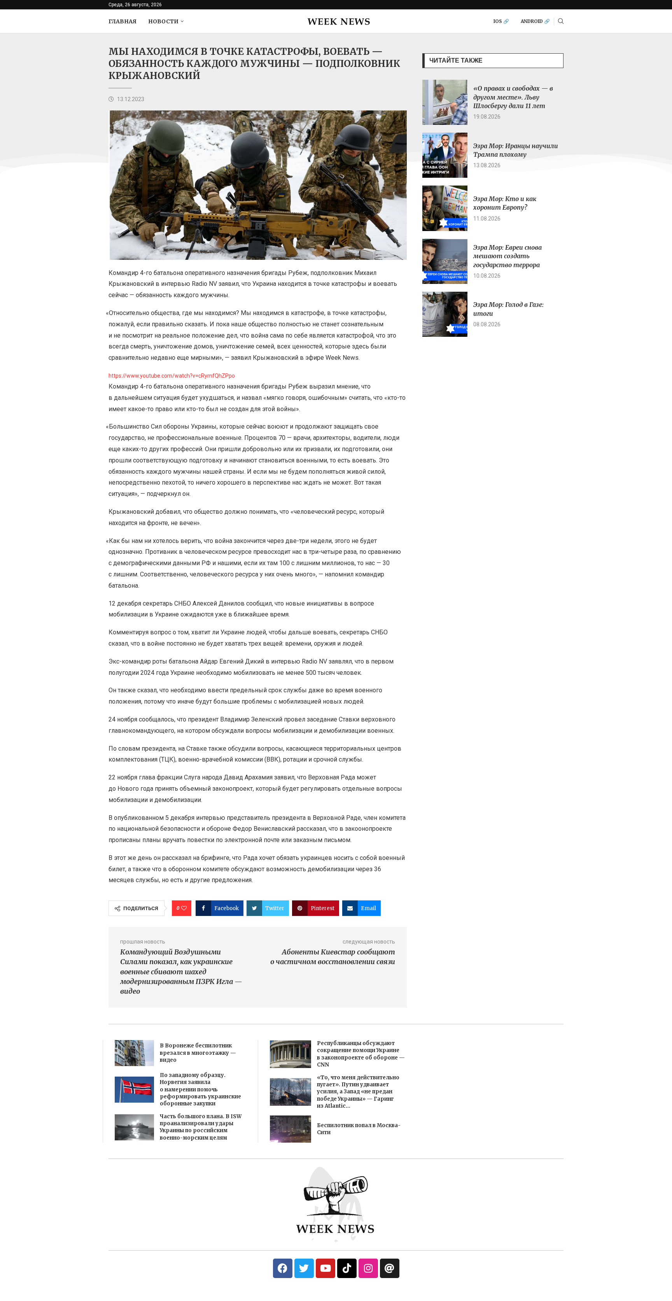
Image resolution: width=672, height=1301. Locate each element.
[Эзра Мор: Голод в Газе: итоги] (444, 314)
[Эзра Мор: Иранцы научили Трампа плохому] (444, 155)
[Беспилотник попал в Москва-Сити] (290, 1129)
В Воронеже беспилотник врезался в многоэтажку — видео (198, 1052)
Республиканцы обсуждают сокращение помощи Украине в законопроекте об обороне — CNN (361, 1054)
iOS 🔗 (501, 21)
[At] (389, 1268)
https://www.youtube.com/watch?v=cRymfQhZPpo (171, 376)
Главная (122, 21)
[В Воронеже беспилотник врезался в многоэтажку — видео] (134, 1053)
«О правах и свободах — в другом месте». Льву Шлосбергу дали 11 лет (513, 97)
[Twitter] (304, 1268)
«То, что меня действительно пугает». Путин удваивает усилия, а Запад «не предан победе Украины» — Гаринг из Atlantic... (358, 1091)
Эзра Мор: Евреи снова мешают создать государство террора (507, 256)
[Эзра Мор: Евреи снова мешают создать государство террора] (444, 261)
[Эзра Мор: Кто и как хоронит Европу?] (444, 208)
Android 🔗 (535, 21)
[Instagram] (368, 1268)
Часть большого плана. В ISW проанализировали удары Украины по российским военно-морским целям (201, 1127)
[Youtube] (325, 1268)
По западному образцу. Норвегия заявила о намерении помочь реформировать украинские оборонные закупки (200, 1089)
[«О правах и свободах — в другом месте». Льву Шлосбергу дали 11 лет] (444, 102)
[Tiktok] (347, 1268)
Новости (163, 21)
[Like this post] (184, 908)
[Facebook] (282, 1268)
